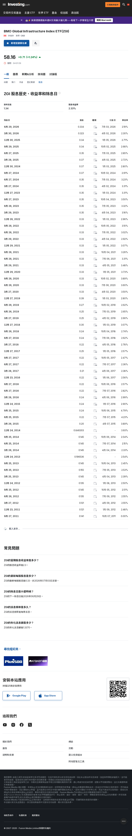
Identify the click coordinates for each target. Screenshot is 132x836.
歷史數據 (31, 82)
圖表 (15, 74)
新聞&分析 (28, 74)
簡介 (13, 82)
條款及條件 (9, 815)
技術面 (42, 74)
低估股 (64, 12)
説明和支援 (8, 754)
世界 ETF (43, 12)
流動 (71, 748)
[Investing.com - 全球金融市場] (19, 4)
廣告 (5, 748)
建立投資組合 (75, 754)
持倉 (21, 82)
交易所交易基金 (12, 12)
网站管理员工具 (76, 761)
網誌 (71, 741)
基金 (54, 12)
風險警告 (36, 815)
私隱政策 (23, 815)
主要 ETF (29, 12)
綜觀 (6, 82)
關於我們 (7, 741)
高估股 (75, 12)
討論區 (53, 74)
